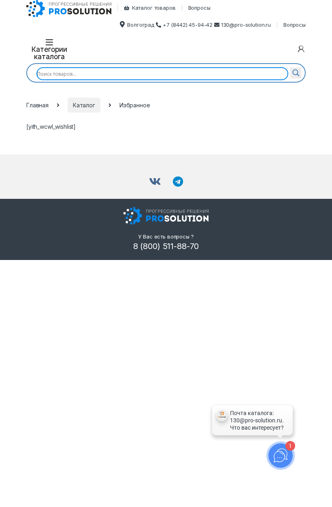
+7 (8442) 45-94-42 (188, 24)
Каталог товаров (154, 7)
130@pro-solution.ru (246, 24)
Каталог (84, 105)
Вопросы (199, 7)
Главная (37, 105)
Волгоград (140, 24)
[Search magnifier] (296, 73)
